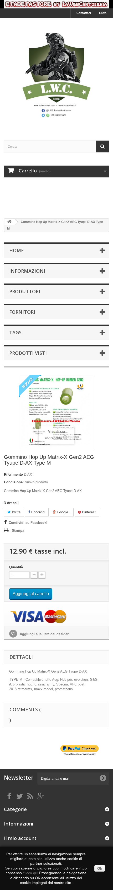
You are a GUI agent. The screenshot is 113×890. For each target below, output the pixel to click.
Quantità (16, 567)
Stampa (18, 531)
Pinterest (88, 512)
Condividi (37, 512)
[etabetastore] (56, 74)
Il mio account (20, 838)
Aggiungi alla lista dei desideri (44, 634)
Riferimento (13, 474)
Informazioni (27, 271)
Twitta (15, 512)
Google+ (63, 512)
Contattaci (83, 12)
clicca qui (30, 873)
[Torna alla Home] (9, 222)
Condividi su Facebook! (28, 523)
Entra (102, 12)
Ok (99, 868)
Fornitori (22, 312)
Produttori (24, 291)
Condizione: (14, 482)
